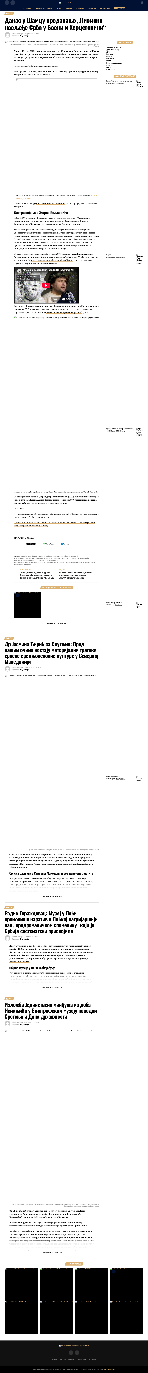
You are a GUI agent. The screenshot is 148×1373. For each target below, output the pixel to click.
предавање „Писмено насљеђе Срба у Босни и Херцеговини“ (40, 562)
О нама (54, 1359)
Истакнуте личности (44, 8)
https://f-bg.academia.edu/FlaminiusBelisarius (52, 260)
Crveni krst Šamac (29, 556)
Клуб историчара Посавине (50, 203)
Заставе (109, 54)
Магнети (110, 59)
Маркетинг (92, 1359)
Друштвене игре (113, 50)
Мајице (109, 61)
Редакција (24, 36)
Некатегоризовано (114, 63)
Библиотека (91, 8)
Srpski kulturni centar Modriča (76, 558)
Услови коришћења (66, 1359)
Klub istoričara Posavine (49, 556)
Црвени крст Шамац (23, 564)
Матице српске (89, 306)
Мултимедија (105, 8)
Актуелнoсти (27, 8)
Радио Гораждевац (19, 961)
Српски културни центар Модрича (81, 562)
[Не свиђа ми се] (21, 550)
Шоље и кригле (112, 70)
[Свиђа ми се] (14, 550)
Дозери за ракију (113, 47)
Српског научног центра (39, 306)
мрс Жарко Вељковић (48, 560)
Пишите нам (81, 1359)
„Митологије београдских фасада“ (64, 312)
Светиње (68, 8)
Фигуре (109, 67)
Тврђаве (59, 8)
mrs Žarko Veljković (70, 556)
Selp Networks (109, 1369)
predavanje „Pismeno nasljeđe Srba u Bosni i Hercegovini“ (38, 558)
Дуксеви (110, 52)
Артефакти (80, 8)
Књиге (109, 56)
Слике (109, 65)
